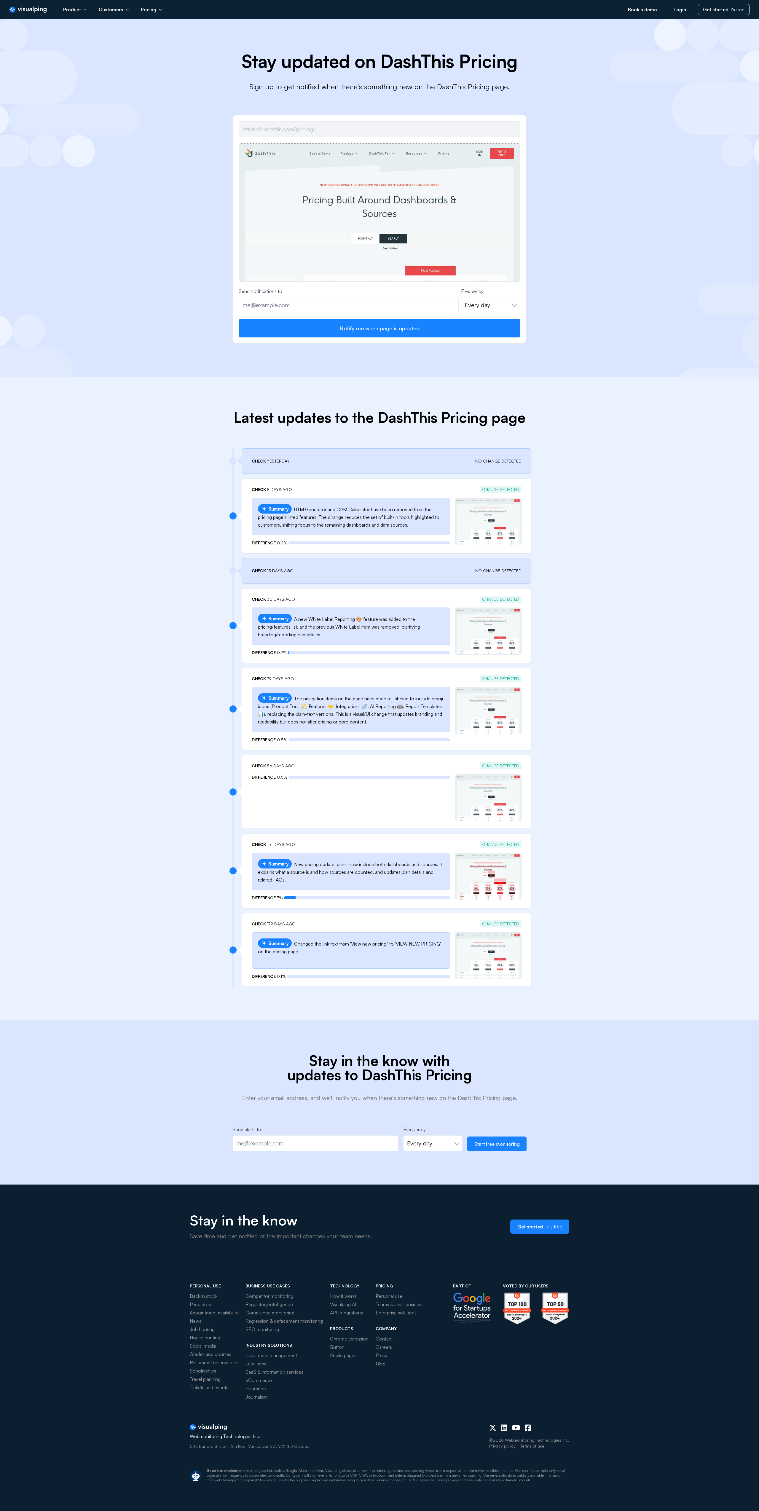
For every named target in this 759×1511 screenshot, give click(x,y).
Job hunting (202, 1329)
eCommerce (258, 1380)
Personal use (389, 1296)
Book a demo (642, 9)
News (195, 1321)
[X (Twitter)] (492, 1427)
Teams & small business (399, 1304)
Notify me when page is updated (379, 328)
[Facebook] (528, 1427)
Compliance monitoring (269, 1313)
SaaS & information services (274, 1372)
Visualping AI (343, 1304)
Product (72, 9)
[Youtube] (516, 1427)
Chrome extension (349, 1339)
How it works (343, 1296)
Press (381, 1355)
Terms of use (532, 1445)
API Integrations (346, 1313)
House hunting (205, 1338)
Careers (384, 1347)
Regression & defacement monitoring (284, 1321)
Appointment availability (214, 1313)
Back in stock (203, 1296)
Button (337, 1347)
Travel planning (205, 1379)
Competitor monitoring (269, 1296)
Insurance (255, 1389)
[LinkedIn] (504, 1427)
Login (680, 9)
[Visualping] (28, 10)
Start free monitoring (497, 1144)
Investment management (271, 1355)
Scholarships (203, 1371)
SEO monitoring (262, 1329)
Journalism (256, 1397)
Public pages (343, 1355)
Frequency (472, 291)
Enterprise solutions (396, 1313)
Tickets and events (209, 1387)
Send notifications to (260, 291)
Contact (384, 1339)
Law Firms (255, 1364)
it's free (723, 9)
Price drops (201, 1304)
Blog (380, 1364)
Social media (203, 1346)
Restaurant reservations (214, 1362)
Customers (111, 9)
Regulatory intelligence (269, 1304)
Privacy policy (502, 1445)
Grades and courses (210, 1354)
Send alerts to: (247, 1129)
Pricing (148, 9)
